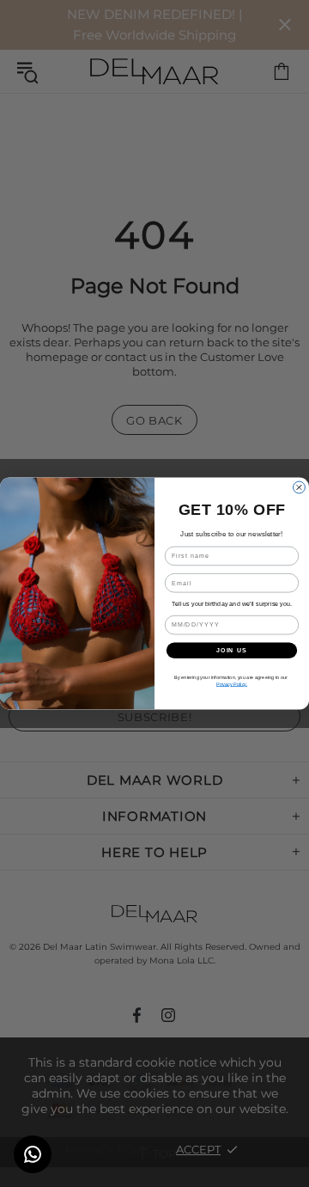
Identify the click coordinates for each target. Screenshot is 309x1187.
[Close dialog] (300, 487)
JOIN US (231, 650)
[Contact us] (33, 1154)
